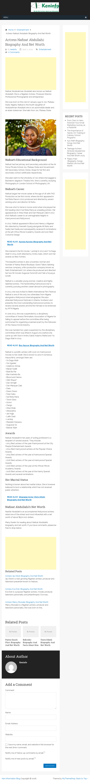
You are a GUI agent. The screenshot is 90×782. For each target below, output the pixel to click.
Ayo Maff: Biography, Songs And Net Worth (76, 143)
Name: (8, 712)
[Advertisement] (30, 73)
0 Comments (14, 52)
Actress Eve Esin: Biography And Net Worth (24, 589)
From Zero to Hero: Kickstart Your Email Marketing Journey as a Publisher (76, 124)
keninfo (13, 49)
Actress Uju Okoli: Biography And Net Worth (24, 576)
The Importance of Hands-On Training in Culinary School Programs (76, 134)
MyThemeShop (68, 778)
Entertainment (45, 49)
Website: (9, 734)
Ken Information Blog (11, 778)
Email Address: (11, 723)
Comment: (9, 690)
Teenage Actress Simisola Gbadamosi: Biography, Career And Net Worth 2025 (76, 152)
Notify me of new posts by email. (19, 759)
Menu (6, 17)
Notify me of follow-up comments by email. (24, 753)
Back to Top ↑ (82, 778)
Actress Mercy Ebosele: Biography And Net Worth (26, 602)
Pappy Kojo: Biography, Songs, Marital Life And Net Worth (75, 162)
